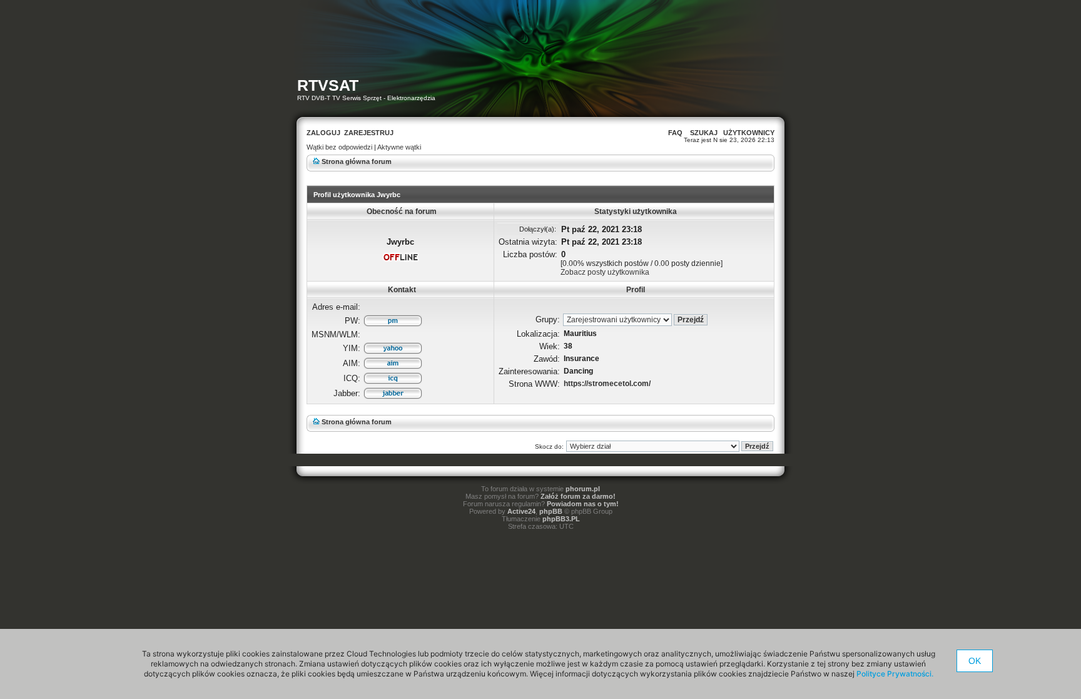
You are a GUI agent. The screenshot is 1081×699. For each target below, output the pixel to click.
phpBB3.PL (561, 519)
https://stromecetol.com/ (607, 383)
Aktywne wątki (399, 147)
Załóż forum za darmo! (578, 496)
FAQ (675, 132)
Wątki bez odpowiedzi (339, 147)
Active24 (521, 511)
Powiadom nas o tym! (583, 504)
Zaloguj (323, 132)
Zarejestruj (368, 132)
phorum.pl (583, 488)
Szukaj (704, 132)
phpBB (550, 511)
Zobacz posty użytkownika (605, 272)
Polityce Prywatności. (894, 673)
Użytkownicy (748, 132)
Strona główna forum (357, 161)
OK (974, 661)
